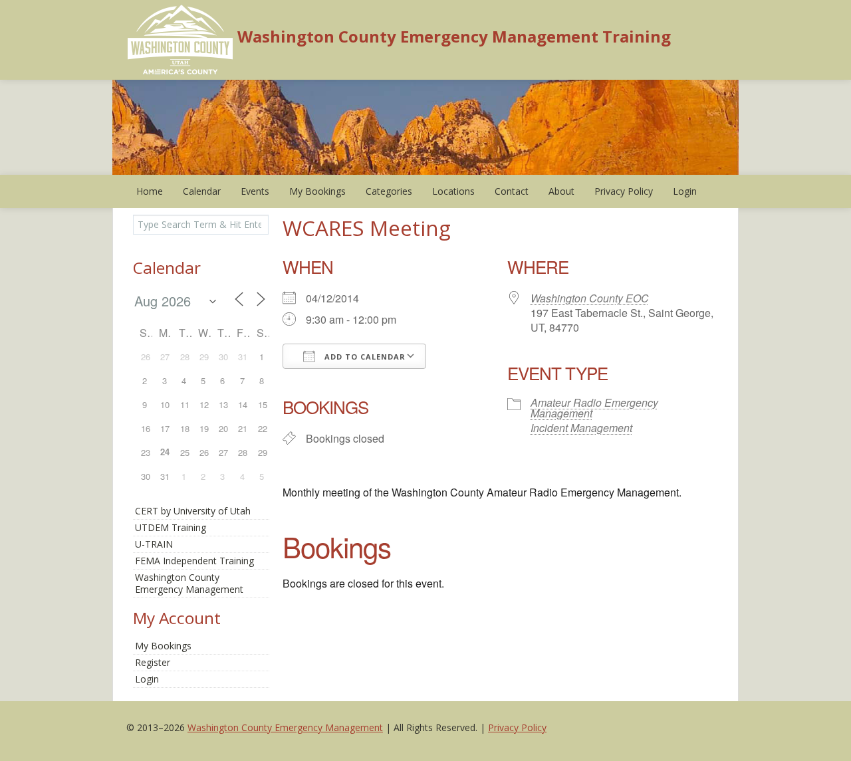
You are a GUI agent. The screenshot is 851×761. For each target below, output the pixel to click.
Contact (512, 191)
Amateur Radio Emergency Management (594, 408)
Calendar (202, 191)
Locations (453, 191)
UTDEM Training (170, 527)
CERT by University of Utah (193, 510)
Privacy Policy (623, 191)
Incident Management (581, 427)
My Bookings (317, 191)
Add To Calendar (364, 357)
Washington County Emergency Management (285, 727)
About (561, 191)
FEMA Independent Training (194, 560)
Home (149, 191)
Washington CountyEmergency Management (189, 583)
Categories (389, 191)
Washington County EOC (590, 298)
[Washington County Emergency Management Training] (180, 39)
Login (685, 191)
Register (152, 662)
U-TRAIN (154, 544)
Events (255, 191)
